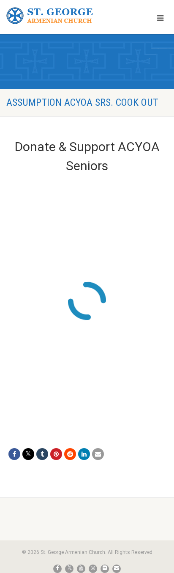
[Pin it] (56, 454)
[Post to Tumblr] (42, 454)
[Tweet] (28, 454)
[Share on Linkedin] (84, 454)
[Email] (98, 454)
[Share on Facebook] (14, 454)
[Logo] (58, 15)
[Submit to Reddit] (70, 454)
